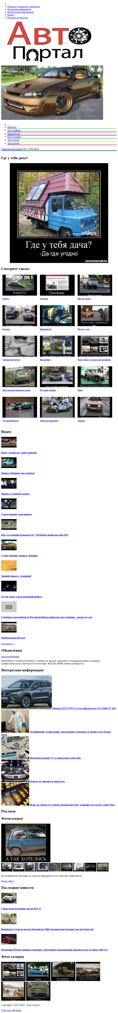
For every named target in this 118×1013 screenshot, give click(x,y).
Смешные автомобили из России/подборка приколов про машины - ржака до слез (46, 617)
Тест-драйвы (14, 130)
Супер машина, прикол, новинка (19, 555)
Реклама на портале (17, 17)
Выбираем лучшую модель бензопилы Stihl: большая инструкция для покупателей (47, 929)
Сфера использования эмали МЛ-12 (21, 908)
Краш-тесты (13, 133)
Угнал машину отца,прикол (16, 514)
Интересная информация (20, 12)
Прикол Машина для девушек (18, 473)
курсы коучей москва (10, 657)
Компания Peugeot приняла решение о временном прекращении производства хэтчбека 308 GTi (54, 949)
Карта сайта (7, 881)
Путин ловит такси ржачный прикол (21, 596)
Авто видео (13, 143)
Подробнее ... (8, 644)
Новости (11, 127)
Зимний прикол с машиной (16, 576)
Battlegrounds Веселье (13, 638)
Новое (10, 15)
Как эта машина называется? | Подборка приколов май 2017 (35, 535)
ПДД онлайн (14, 136)
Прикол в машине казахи (15, 493)
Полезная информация (19, 9)
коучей (52, 660)
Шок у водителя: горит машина (19, 452)
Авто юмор (13, 140)
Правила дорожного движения (23, 6)
